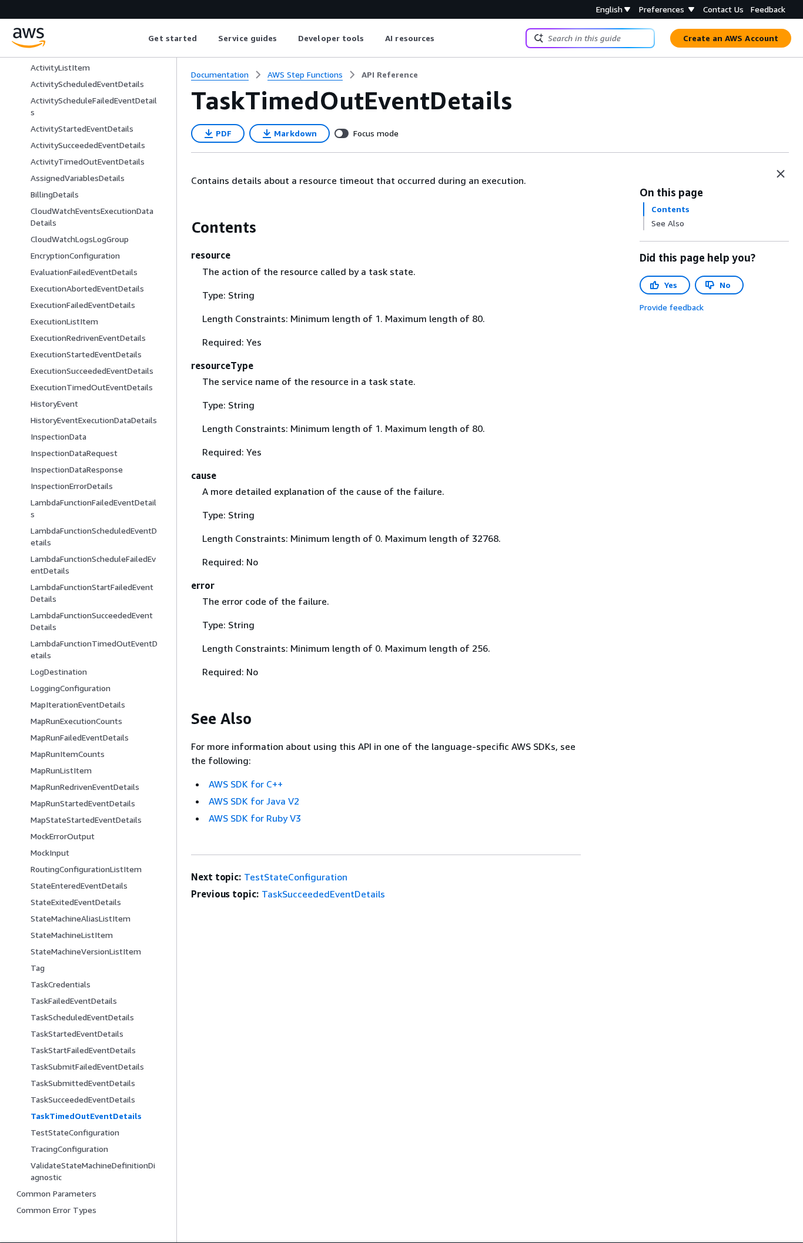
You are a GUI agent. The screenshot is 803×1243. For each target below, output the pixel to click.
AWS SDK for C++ (246, 784)
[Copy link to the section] (182, 227)
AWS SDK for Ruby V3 (255, 818)
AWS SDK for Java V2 (254, 801)
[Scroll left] (139, 38)
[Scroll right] (443, 38)
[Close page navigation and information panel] (780, 174)
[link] (390, 75)
